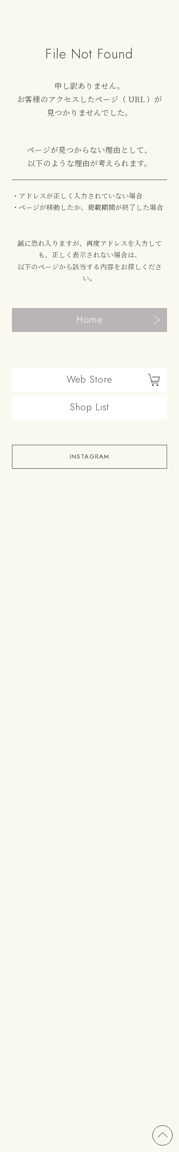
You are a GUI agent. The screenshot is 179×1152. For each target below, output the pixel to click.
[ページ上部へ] (162, 1135)
